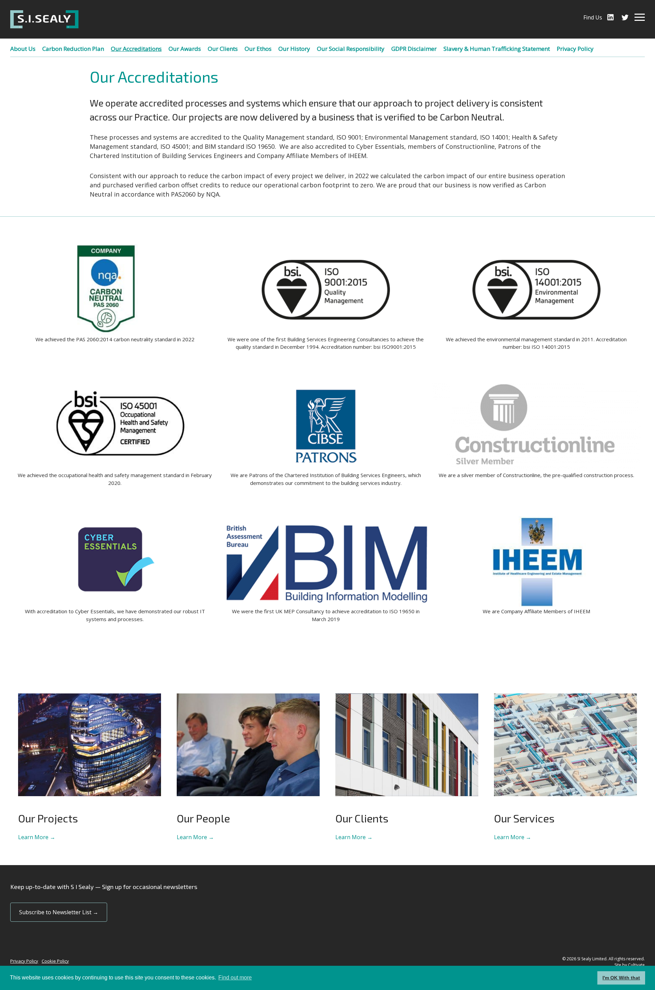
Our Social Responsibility (350, 49)
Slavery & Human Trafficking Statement (496, 49)
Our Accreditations (136, 49)
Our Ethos (258, 49)
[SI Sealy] (44, 19)
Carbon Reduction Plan (73, 49)
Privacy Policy (575, 49)
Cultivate (636, 965)
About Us (22, 49)
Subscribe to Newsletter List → (58, 912)
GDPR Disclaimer (414, 49)
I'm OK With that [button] (621, 977)
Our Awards (185, 49)
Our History (294, 49)
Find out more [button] (235, 977)
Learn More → (36, 837)
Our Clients (223, 49)
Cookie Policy (55, 961)
